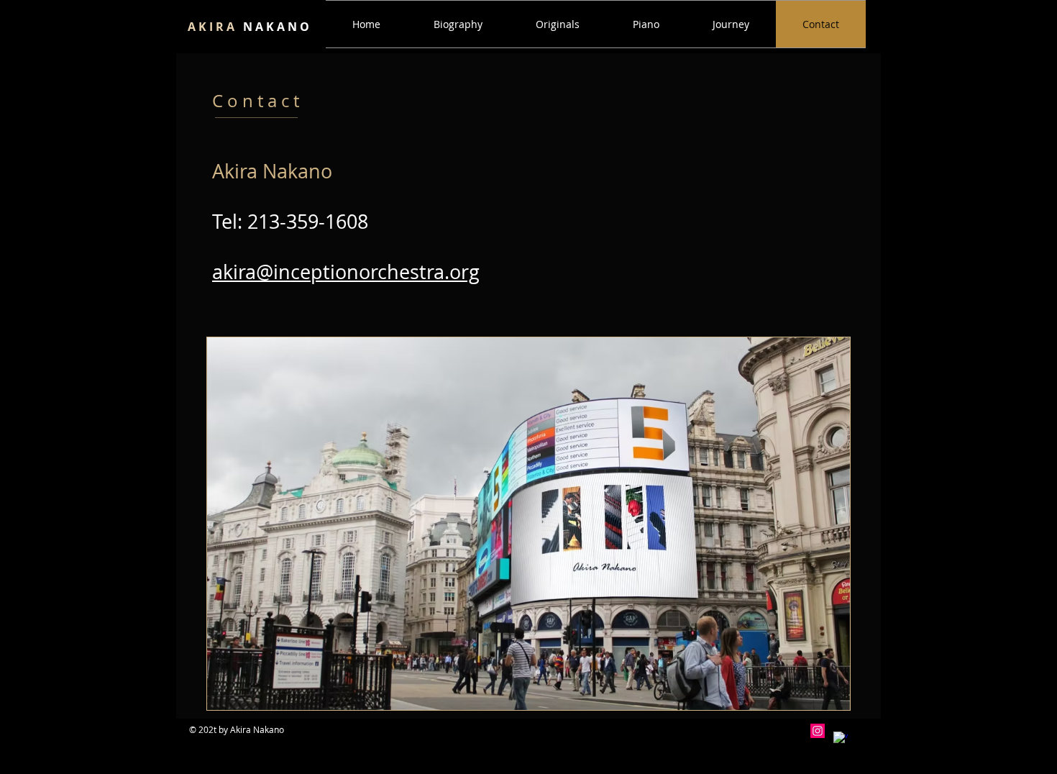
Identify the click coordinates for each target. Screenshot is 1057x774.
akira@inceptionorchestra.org (346, 272)
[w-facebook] (840, 739)
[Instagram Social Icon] (817, 731)
